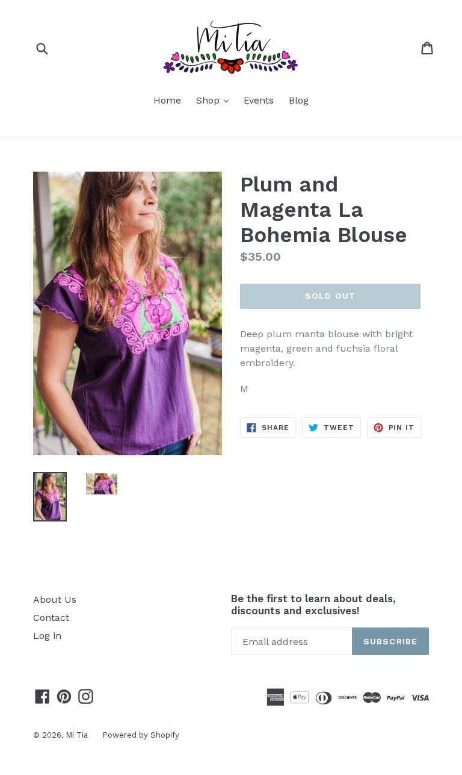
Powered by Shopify (140, 734)
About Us (54, 599)
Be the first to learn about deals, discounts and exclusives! (313, 605)
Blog (299, 100)
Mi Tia (78, 734)
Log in (47, 635)
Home (167, 100)
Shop (215, 100)
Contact (51, 617)
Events (259, 100)
